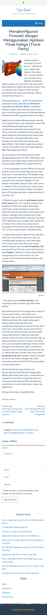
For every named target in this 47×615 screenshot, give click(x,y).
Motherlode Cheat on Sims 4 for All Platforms (20, 535)
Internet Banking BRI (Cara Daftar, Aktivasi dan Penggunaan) (35, 410)
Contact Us (6, 588)
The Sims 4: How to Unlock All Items (17, 531)
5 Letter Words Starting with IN (14, 527)
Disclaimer (6, 592)
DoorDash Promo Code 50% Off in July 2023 (20, 573)
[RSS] (24, 3)
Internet (12, 399)
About (4, 584)
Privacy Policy (7, 596)
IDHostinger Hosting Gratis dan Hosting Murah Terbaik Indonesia (12, 410)
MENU (40, 23)
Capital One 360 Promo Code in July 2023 (19, 554)
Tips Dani (23, 10)
